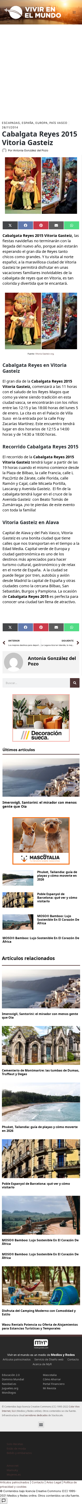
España (28, 123)
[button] (41, 1424)
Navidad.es (9, 1384)
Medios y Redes (63, 1355)
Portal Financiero (53, 1384)
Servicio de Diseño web (49, 1359)
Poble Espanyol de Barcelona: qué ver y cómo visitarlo (57, 897)
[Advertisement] (41, 71)
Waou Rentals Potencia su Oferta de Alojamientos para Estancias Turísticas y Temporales (40, 1326)
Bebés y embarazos (19, 1453)
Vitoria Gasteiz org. (44, 353)
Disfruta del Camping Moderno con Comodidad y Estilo (39, 1312)
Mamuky (12, 1470)
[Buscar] (75, 683)
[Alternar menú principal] (74, 12)
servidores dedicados (36, 1415)
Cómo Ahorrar (52, 1379)
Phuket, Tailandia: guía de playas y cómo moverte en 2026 (57, 875)
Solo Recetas (15, 1444)
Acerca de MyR (42, 1364)
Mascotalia (50, 1375)
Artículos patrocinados (17, 1359)
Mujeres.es (14, 1474)
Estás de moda (16, 1448)
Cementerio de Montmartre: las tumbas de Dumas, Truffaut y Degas (40, 1072)
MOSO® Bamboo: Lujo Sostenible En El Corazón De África (58, 919)
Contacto (73, 1359)
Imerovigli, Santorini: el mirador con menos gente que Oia (39, 804)
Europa (41, 123)
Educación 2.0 (11, 1375)
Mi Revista (49, 1388)
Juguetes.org (10, 1388)
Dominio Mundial (13, 1379)
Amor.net (12, 1465)
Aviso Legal (53, 1482)
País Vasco (58, 123)
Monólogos (9, 1392)
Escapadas (11, 123)
